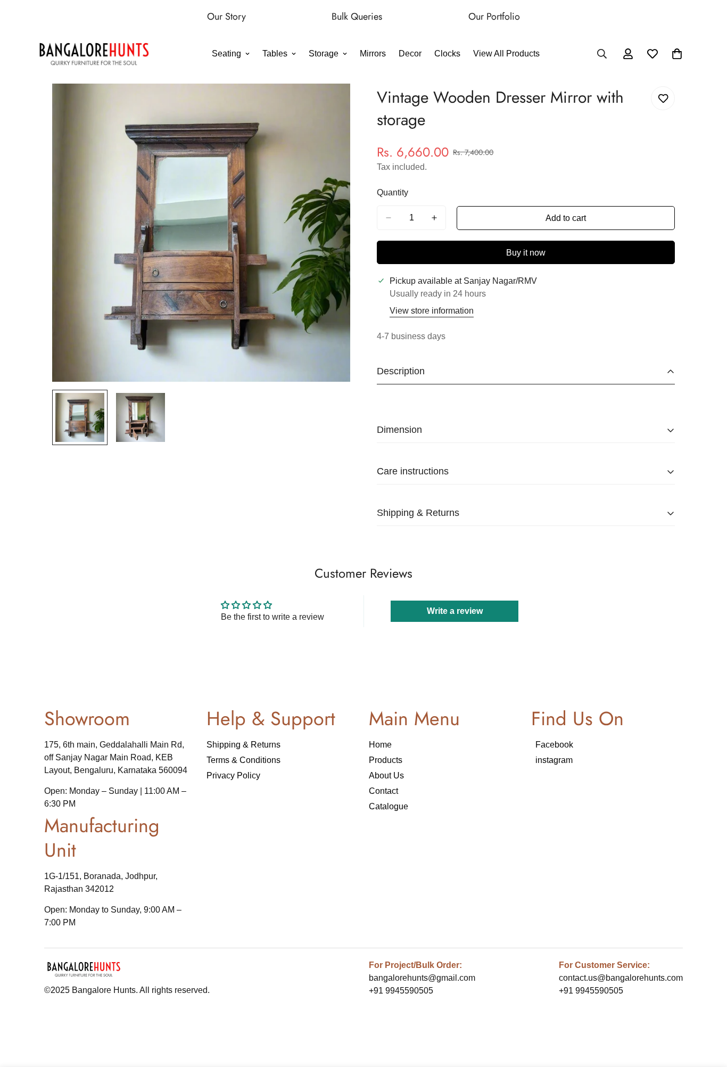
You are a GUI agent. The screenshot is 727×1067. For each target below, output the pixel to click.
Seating (226, 54)
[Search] (602, 54)
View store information (432, 310)
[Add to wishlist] (663, 98)
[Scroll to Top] (706, 1009)
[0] (677, 54)
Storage (323, 54)
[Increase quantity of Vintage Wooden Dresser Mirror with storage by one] (434, 217)
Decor (410, 54)
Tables (274, 54)
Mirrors (373, 54)
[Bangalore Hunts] (94, 54)
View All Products (506, 54)
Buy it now (526, 252)
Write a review (455, 610)
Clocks (447, 54)
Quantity (392, 192)
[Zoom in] (328, 106)
